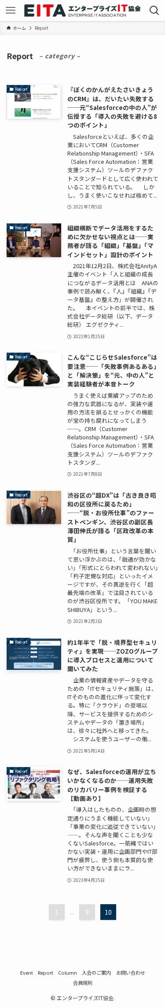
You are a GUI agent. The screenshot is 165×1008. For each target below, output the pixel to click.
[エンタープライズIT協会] (82, 10)
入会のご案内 (96, 972)
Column (67, 972)
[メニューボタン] (10, 10)
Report (45, 972)
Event (26, 972)
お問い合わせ (130, 972)
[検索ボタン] (154, 10)
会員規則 (82, 982)
